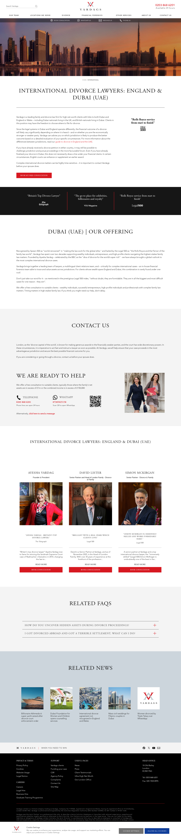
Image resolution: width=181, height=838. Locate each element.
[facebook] (143, 747)
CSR (52, 772)
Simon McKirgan (139, 473)
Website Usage (23, 772)
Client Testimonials (83, 772)
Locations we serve (40, 15)
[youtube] (153, 747)
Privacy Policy (22, 765)
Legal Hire (20, 790)
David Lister (90, 473)
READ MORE (41, 565)
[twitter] (148, 747)
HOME (84, 80)
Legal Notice (22, 776)
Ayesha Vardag (41, 473)
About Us (146, 15)
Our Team (14, 15)
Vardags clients (57, 765)
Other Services (123, 15)
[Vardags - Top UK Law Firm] (90, 9)
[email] (158, 747)
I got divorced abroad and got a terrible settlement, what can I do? (80, 633)
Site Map (54, 787)
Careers (19, 787)
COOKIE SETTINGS (131, 831)
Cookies (20, 769)
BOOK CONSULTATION (41, 570)
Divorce (66, 15)
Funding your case (59, 769)
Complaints (56, 779)
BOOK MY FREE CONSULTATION (34, 176)
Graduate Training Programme (29, 797)
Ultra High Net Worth (84, 776)
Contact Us (165, 15)
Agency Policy (57, 776)
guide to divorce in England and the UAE (73, 141)
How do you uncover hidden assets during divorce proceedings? (77, 625)
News (77, 765)
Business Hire (22, 794)
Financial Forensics (92, 15)
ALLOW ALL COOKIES (157, 831)
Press (77, 769)
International (93, 80)
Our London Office (83, 779)
